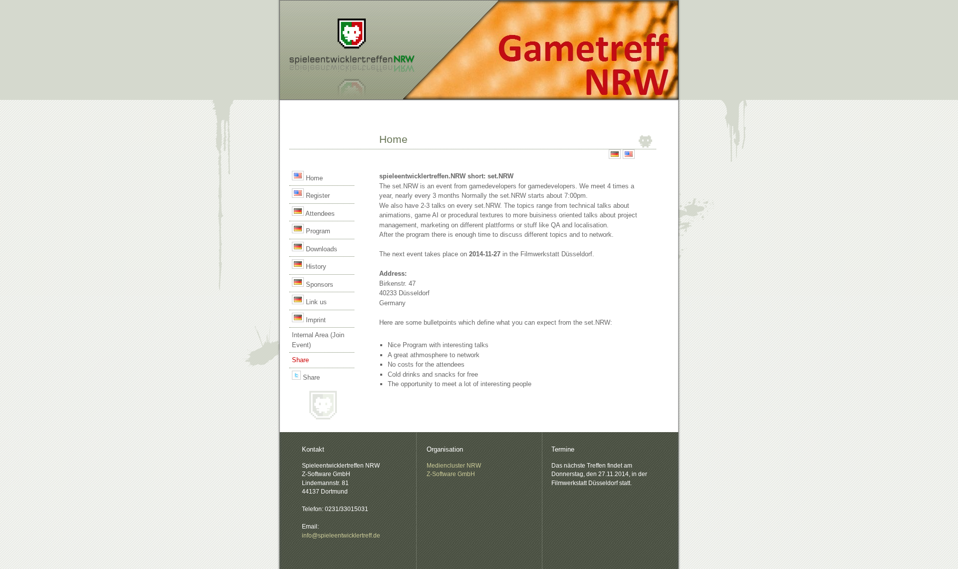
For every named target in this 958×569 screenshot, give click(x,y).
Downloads (320, 249)
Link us (315, 302)
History (315, 266)
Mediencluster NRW (454, 465)
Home (313, 178)
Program (317, 231)
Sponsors (318, 284)
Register (317, 195)
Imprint (315, 320)
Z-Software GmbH (451, 474)
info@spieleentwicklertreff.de (341, 535)
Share (310, 377)
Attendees (319, 213)
